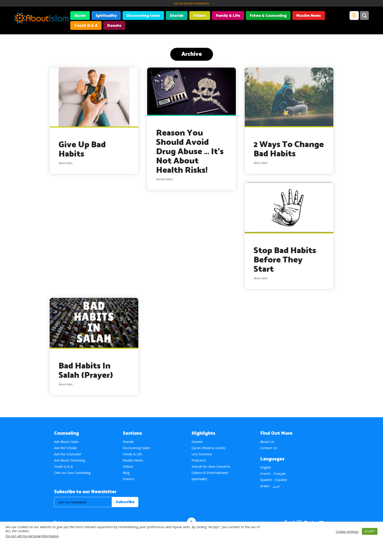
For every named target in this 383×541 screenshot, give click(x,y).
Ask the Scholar (65, 448)
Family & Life (228, 16)
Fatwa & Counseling (268, 16)
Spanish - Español (273, 479)
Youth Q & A (86, 26)
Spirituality (106, 16)
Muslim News (308, 16)
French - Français (273, 473)
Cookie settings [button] (347, 531)
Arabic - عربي (270, 486)
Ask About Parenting (69, 460)
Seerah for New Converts (211, 466)
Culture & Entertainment (210, 472)
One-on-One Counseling (72, 472)
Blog (126, 472)
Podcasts (199, 460)
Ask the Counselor (68, 454)
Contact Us (268, 448)
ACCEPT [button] (370, 531)
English (265, 467)
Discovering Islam (143, 16)
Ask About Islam (66, 441)
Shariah (177, 16)
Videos (199, 16)
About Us (267, 441)
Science (128, 479)
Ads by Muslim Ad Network (191, 3)
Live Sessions (202, 454)
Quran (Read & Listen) (208, 448)
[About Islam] (41, 19)
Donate (114, 26)
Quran (80, 16)
